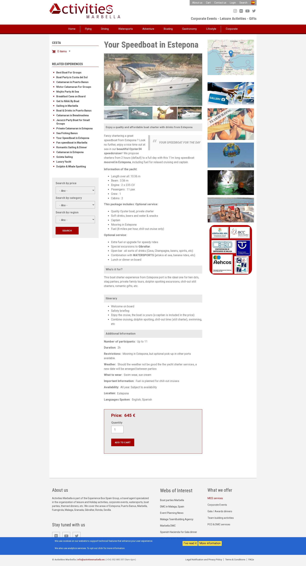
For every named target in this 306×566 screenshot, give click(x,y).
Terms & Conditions (235, 559)
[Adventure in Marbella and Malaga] (231, 182)
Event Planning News (171, 513)
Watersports (125, 28)
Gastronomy (189, 28)
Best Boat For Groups (68, 72)
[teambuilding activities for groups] (231, 124)
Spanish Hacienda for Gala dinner (178, 532)
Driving (105, 28)
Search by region (67, 212)
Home (71, 28)
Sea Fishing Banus (67, 133)
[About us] (230, 249)
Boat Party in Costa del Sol (72, 77)
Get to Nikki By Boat (67, 101)
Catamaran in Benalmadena (72, 115)
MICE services (215, 498)
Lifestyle (211, 28)
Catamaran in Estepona (70, 152)
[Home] (84, 10)
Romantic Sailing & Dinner (71, 147)
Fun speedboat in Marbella (71, 142)
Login (233, 2)
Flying (88, 28)
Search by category (69, 198)
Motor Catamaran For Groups (73, 86)
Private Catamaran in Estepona (74, 128)
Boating (168, 28)
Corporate (232, 28)
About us (197, 2)
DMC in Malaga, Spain (172, 506)
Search (243, 2)
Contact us (220, 2)
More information (210, 543)
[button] (231, 53)
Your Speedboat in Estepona (72, 138)
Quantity (116, 422)
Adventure (148, 28)
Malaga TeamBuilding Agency (176, 519)
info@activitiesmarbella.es (90, 559)
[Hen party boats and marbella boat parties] (231, 209)
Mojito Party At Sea (67, 91)
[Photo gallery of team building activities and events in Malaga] (231, 93)
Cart (208, 2)
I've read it (190, 543)
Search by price (66, 183)
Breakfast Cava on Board (71, 96)
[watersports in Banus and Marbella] (231, 155)
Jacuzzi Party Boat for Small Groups (73, 122)
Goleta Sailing (64, 157)
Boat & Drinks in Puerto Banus (74, 110)
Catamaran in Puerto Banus (72, 82)
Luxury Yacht (63, 161)
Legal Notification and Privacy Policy (203, 559)
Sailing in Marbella (67, 105)
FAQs (251, 559)
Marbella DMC (168, 525)
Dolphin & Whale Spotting (71, 166)
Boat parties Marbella (172, 500)
